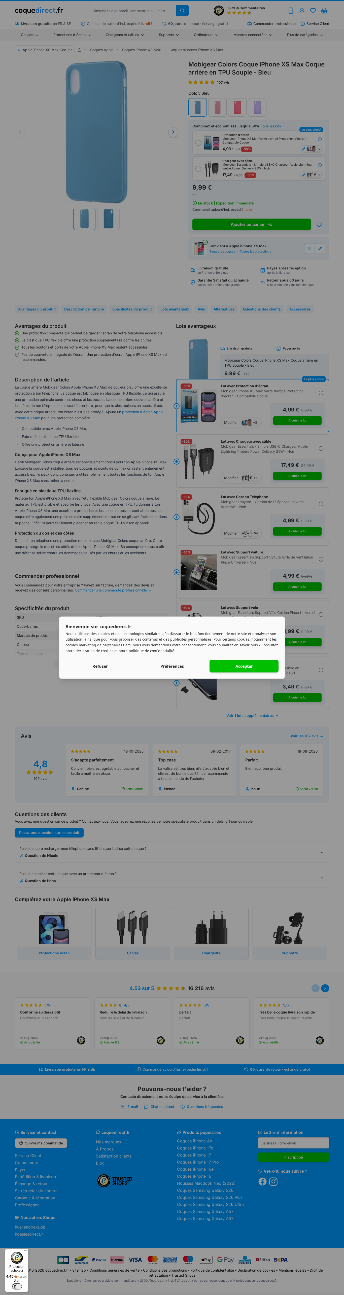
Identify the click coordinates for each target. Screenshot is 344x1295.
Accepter (244, 666)
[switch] (17, 1286)
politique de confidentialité (151, 650)
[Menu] (25, 1252)
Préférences (172, 666)
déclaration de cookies (94, 650)
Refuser (100, 666)
